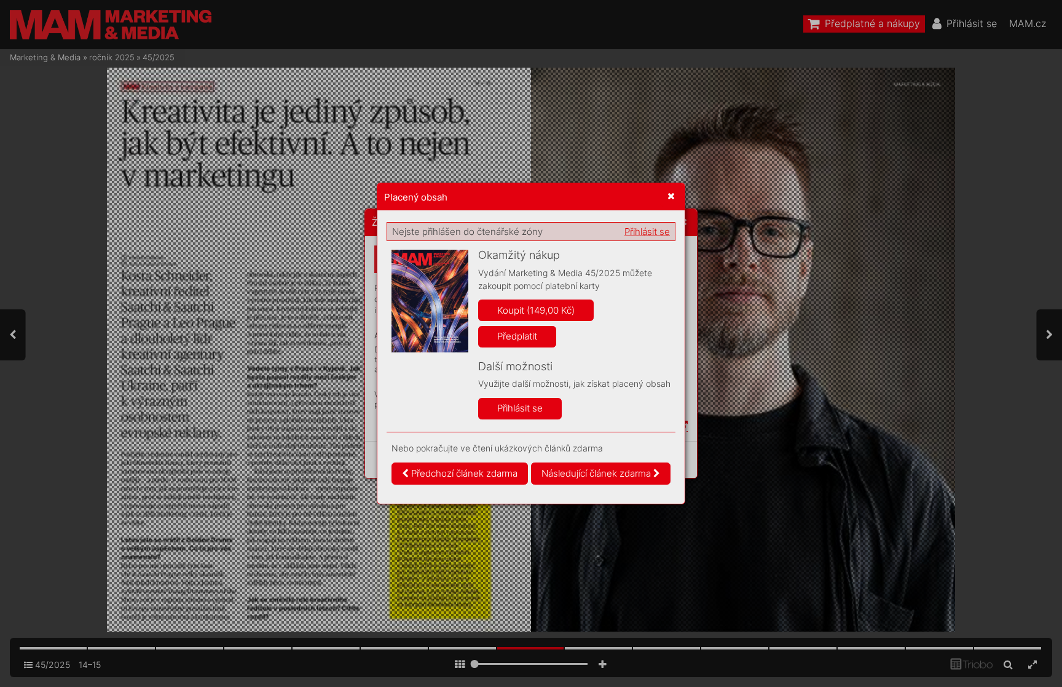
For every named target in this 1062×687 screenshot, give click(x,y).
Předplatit (517, 336)
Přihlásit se (647, 231)
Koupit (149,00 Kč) (536, 310)
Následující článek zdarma (597, 473)
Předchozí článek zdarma (463, 473)
